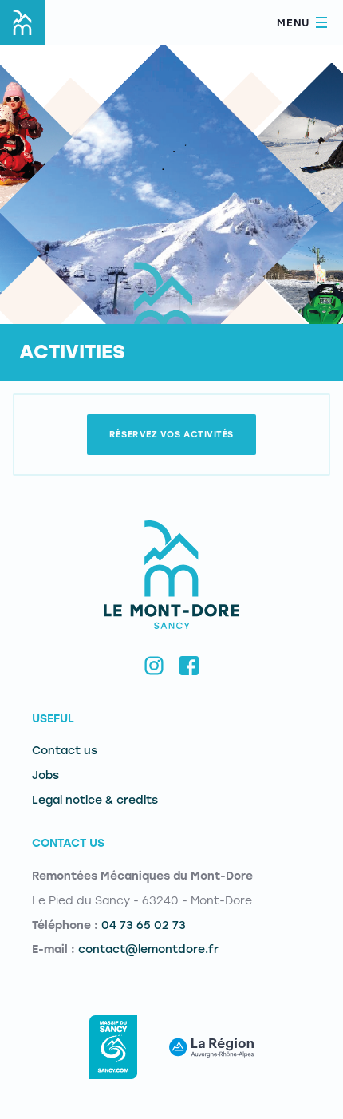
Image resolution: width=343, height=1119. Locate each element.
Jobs (45, 775)
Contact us (64, 750)
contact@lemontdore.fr (148, 949)
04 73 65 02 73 (143, 925)
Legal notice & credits (95, 800)
